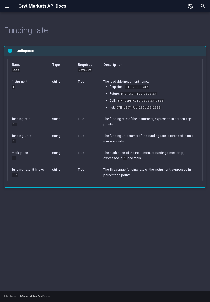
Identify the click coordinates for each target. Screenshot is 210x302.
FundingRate (24, 51)
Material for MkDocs (35, 296)
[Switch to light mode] (190, 6)
